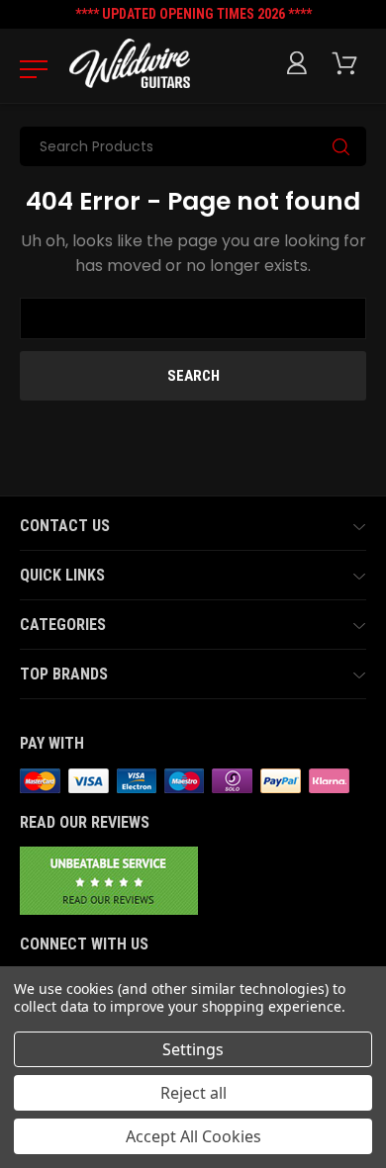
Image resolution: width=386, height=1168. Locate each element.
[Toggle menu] (27, 69)
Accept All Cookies (193, 1136)
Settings (193, 1049)
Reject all (193, 1093)
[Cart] (348, 63)
